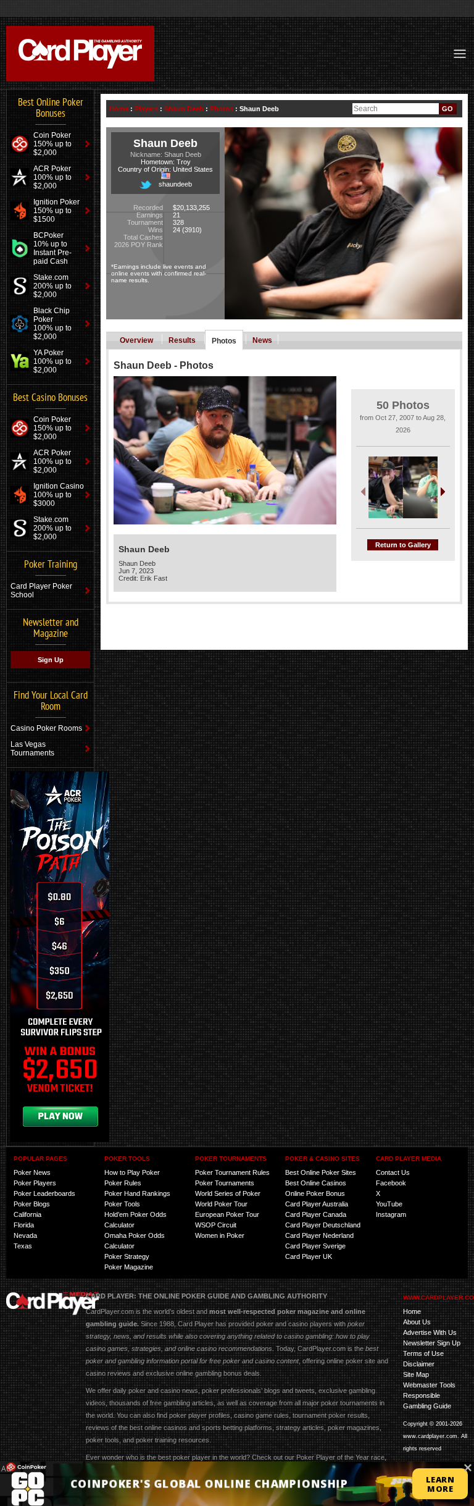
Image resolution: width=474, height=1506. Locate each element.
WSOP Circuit (215, 1225)
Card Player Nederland (319, 1235)
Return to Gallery (403, 545)
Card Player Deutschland (322, 1225)
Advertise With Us (430, 1332)
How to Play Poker (132, 1172)
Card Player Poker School (41, 590)
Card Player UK (308, 1256)
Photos (221, 108)
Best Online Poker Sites (320, 1172)
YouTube (389, 1204)
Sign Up (51, 659)
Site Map (416, 1374)
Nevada (25, 1235)
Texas (23, 1246)
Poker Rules (122, 1183)
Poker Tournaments (224, 1183)
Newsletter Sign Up (431, 1343)
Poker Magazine (128, 1267)
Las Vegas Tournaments (32, 748)
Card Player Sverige (315, 1246)
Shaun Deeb (184, 108)
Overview (136, 340)
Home (118, 108)
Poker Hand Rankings (137, 1193)
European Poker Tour (227, 1214)
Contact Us (393, 1172)
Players (146, 108)
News (262, 340)
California (27, 1214)
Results (182, 340)
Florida (24, 1225)
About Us (417, 1322)
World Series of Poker (227, 1193)
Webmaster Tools (429, 1385)
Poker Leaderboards (44, 1193)
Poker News (32, 1172)
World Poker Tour (221, 1204)
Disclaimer (418, 1364)
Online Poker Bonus (315, 1193)
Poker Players (35, 1183)
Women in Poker (219, 1235)
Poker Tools (122, 1204)
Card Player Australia (316, 1204)
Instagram (391, 1214)
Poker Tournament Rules (232, 1172)
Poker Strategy (126, 1256)
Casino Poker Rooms (46, 728)
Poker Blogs (32, 1204)
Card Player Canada (315, 1214)
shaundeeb (175, 184)
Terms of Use (423, 1353)
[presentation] (363, 490)
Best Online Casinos (315, 1183)
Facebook (391, 1183)
